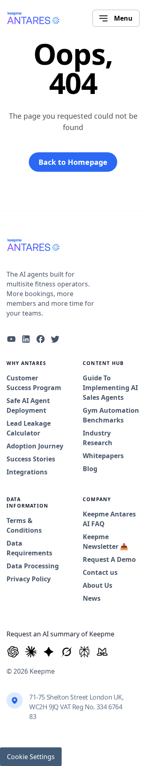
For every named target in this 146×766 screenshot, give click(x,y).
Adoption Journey (34, 446)
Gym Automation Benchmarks (111, 415)
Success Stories (30, 458)
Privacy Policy (28, 578)
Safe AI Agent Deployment (28, 405)
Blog (90, 468)
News (92, 598)
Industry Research (97, 438)
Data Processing (32, 565)
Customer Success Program (33, 382)
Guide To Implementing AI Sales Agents (110, 387)
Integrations (26, 471)
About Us (97, 585)
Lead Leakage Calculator (28, 428)
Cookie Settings (31, 756)
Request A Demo (109, 559)
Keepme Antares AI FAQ (109, 519)
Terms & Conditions (24, 525)
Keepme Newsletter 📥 (105, 541)
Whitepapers (103, 455)
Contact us (100, 572)
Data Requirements (29, 548)
